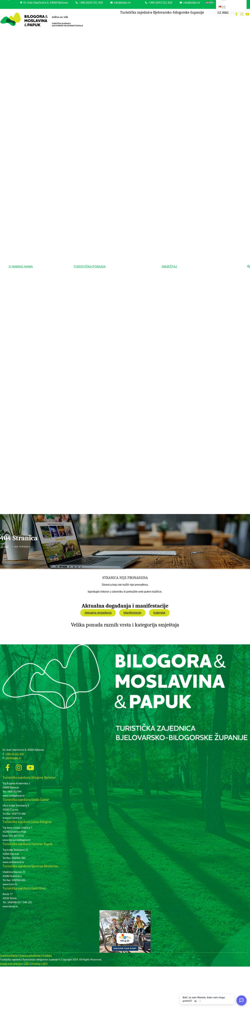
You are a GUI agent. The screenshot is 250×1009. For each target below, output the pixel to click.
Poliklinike (115, 57)
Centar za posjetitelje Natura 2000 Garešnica (126, 253)
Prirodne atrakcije (119, 185)
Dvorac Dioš (116, 276)
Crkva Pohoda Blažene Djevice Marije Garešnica (128, 349)
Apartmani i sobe (190, 35)
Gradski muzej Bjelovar (121, 226)
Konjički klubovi (118, 35)
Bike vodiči (116, 109)
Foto (37, 515)
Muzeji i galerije (119, 220)
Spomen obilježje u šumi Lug (124, 291)
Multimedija (19, 761)
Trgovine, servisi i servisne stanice (126, 114)
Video (37, 520)
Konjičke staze (117, 25)
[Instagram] (241, 14)
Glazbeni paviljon (118, 381)
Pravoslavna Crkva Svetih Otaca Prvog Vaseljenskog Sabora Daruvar (128, 327)
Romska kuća (117, 154)
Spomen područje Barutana (123, 296)
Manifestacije (132, 612)
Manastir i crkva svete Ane (123, 361)
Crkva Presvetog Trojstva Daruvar (126, 320)
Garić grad (115, 281)
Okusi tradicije (118, 387)
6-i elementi (116, 421)
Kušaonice (115, 411)
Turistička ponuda (90, 266)
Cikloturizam (117, 99)
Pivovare (115, 416)
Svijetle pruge (117, 241)
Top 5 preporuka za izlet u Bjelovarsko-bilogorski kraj (128, 458)
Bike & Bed (188, 40)
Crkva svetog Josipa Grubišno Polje (127, 356)
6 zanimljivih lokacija (120, 474)
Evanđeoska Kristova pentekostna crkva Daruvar (129, 341)
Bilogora (114, 73)
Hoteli (185, 20)
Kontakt (77, 761)
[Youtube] (247, 14)
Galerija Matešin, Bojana (122, 236)
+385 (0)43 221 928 (91, 2)
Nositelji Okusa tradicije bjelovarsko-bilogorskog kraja (127, 394)
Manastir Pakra (117, 366)
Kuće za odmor (190, 25)
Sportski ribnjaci (118, 209)
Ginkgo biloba (117, 214)
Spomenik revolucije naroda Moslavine (128, 286)
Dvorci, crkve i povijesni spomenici (127, 265)
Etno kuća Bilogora (119, 149)
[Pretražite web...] (248, 267)
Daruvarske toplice (119, 52)
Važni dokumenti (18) (48, 30)
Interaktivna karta (118, 93)
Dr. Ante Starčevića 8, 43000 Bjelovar (45, 2)
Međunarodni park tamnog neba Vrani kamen (127, 203)
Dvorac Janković (118, 271)
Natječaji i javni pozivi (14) (50, 40)
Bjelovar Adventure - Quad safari (125, 432)
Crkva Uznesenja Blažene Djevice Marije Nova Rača (129, 313)
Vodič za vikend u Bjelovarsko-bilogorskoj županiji (129, 467)
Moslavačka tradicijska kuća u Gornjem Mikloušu (128, 142)
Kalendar (159, 612)
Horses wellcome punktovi (122, 30)
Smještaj (169, 266)
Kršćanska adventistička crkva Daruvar (128, 333)
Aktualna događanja (98, 612)
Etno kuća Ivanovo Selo (121, 174)
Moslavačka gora (118, 83)
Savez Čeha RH (118, 164)
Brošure (38, 530)
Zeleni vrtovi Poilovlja (120, 190)
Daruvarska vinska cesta (122, 406)
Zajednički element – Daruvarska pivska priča (129, 444)
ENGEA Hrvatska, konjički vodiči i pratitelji (130, 41)
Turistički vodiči (119, 485)
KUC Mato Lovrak (119, 135)
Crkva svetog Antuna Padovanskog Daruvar (130, 371)
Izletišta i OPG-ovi (191, 30)
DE (224, 7)
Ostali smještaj (190, 45)
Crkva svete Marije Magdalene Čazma (128, 306)
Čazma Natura (117, 196)
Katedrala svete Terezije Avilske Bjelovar (129, 301)
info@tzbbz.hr (122, 2)
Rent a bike (116, 119)
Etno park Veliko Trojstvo (122, 159)
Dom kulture (116, 179)
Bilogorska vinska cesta (121, 401)
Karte (37, 525)
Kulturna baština (119, 130)
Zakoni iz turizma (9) (48, 35)
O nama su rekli (119, 480)
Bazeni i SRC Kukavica (121, 62)
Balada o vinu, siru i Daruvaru (124, 438)
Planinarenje (117, 67)
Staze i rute (116, 104)
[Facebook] (236, 14)
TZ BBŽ (5, 547)
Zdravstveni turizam (121, 46)
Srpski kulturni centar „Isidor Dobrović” (128, 169)
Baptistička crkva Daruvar (122, 376)
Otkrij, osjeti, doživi (120, 427)
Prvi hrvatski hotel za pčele (123, 451)
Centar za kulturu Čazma (122, 231)
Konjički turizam (119, 20)
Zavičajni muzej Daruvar (121, 246)
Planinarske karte (118, 88)
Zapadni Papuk (117, 78)
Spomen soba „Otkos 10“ (122, 259)
